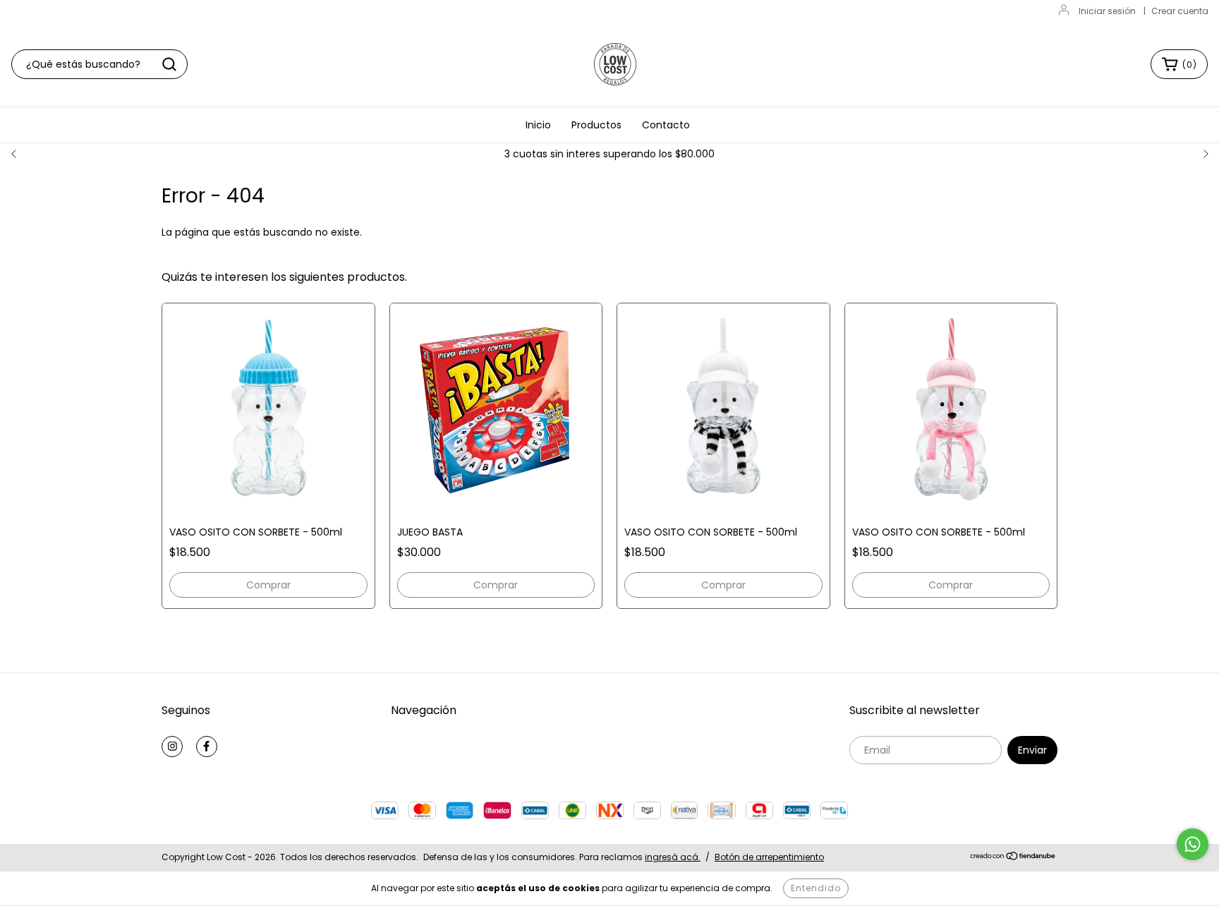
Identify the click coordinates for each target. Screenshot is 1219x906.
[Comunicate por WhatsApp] (1192, 844)
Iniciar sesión (1107, 11)
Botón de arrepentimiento (769, 857)
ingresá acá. (673, 857)
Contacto (666, 125)
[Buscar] (169, 64)
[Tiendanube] (1013, 857)
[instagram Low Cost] (172, 746)
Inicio (538, 125)
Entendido (816, 888)
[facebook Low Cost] (206, 746)
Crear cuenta (1179, 11)
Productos (596, 125)
